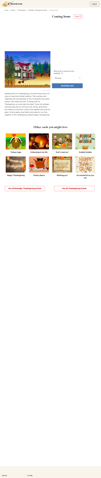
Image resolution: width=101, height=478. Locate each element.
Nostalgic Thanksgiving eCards (37, 10)
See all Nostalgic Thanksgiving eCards (24, 188)
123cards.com (47, 90)
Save (77, 16)
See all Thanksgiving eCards (74, 188)
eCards (13, 10)
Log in (94, 4)
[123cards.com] (12, 4)
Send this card (67, 86)
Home (6, 10)
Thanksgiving (22, 10)
